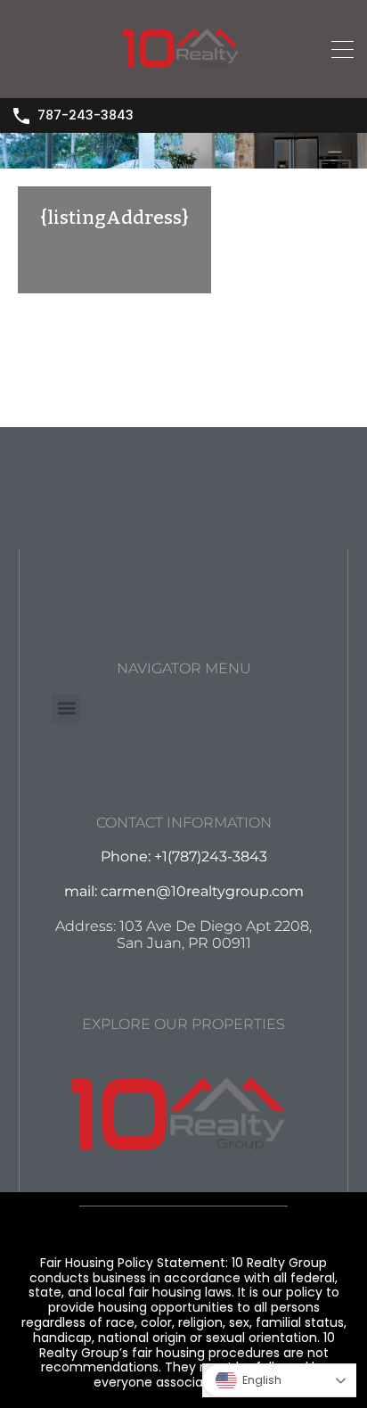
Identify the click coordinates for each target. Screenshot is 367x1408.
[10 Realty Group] (183, 76)
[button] (66, 708)
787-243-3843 (85, 115)
